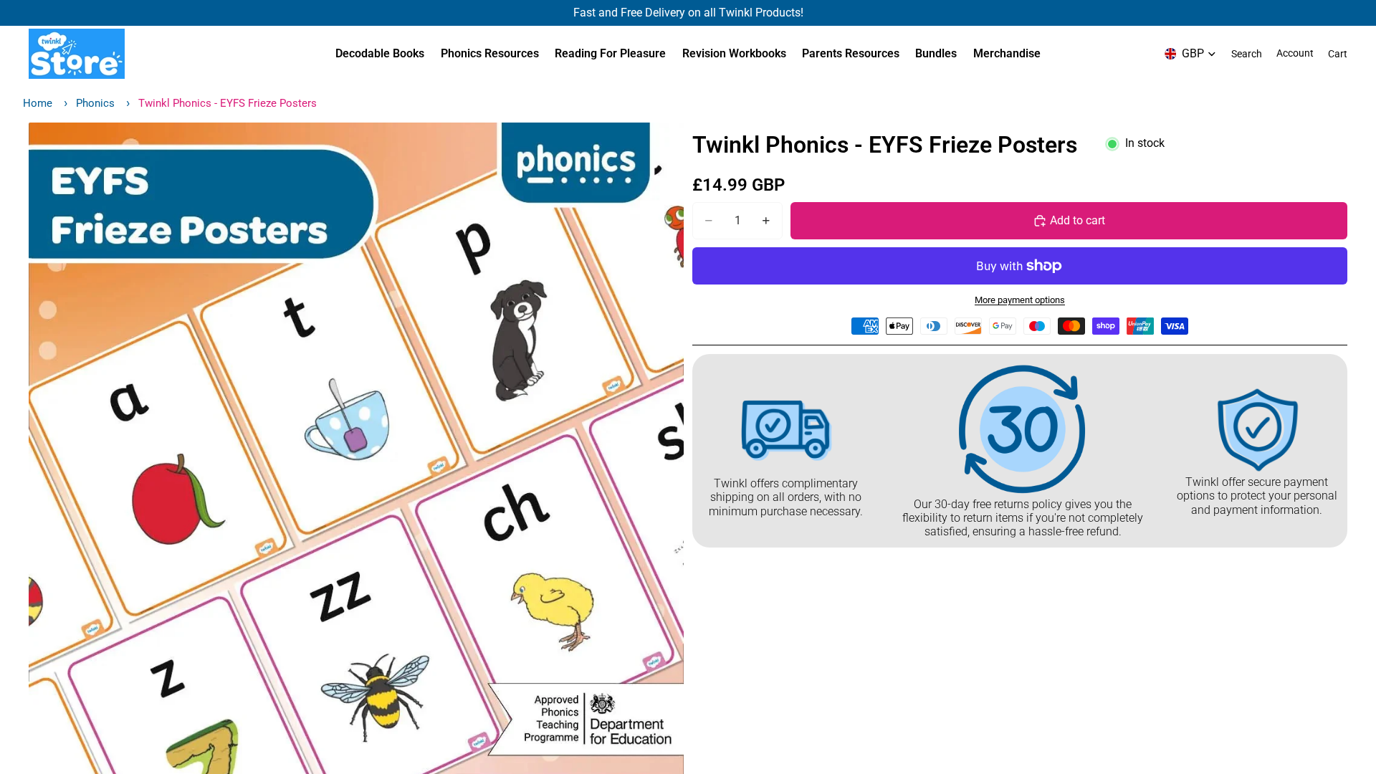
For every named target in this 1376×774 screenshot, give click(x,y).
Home (37, 103)
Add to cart (1077, 220)
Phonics (95, 103)
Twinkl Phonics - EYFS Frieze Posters (227, 103)
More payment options (1020, 300)
